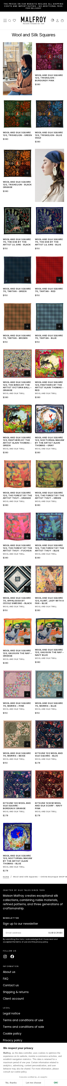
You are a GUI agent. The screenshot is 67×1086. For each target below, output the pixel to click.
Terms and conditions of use (23, 1020)
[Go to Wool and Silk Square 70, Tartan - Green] (17, 270)
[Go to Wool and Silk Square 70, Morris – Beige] (17, 734)
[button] (5, 20)
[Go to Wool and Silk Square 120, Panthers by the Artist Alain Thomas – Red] (49, 363)
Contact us (11, 985)
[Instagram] (5, 956)
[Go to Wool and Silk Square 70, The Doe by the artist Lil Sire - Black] (17, 220)
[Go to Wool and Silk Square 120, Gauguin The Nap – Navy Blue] (49, 631)
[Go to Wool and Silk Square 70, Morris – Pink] (17, 684)
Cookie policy (12, 1033)
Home (6, 876)
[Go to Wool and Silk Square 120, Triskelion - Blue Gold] (49, 113)
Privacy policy (12, 1040)
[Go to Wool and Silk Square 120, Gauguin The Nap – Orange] (17, 631)
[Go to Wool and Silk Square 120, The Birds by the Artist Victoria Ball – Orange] (17, 363)
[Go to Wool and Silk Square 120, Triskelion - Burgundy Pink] (49, 56)
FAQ (5, 979)
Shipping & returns (16, 992)
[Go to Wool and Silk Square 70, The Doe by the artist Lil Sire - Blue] (49, 220)
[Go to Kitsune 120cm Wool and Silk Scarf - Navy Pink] (49, 784)
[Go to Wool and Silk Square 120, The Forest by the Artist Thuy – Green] (49, 474)
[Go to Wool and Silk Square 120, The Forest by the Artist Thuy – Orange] (17, 474)
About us (9, 972)
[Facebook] (12, 956)
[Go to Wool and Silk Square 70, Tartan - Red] (49, 270)
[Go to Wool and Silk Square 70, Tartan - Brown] (17, 316)
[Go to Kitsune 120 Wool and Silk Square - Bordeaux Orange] (17, 784)
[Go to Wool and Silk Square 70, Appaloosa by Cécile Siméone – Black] (17, 579)
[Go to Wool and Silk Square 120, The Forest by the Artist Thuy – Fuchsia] (17, 526)
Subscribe (55, 932)
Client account (13, 999)
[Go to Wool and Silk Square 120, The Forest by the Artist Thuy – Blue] (49, 526)
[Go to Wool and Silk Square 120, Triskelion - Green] (17, 113)
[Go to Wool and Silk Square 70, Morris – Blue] (49, 684)
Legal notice (11, 1013)
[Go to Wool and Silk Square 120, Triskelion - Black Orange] (17, 163)
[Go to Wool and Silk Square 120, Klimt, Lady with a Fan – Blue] (49, 579)
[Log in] (57, 21)
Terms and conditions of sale (23, 1027)
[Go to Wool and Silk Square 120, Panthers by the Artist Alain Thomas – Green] (17, 418)
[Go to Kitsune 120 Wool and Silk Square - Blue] (49, 734)
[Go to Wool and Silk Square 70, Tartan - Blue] (49, 316)
